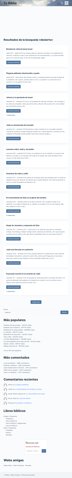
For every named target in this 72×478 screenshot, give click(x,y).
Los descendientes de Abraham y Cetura (28, 389)
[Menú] (66, 3)
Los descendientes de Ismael (35, 394)
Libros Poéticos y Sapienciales (16, 423)
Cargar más (36, 302)
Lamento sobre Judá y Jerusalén (20, 149)
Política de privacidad (28, 475)
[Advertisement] (36, 19)
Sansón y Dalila (9, 344)
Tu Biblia (10, 3)
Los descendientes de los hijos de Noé (16, 341)
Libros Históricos (11, 421)
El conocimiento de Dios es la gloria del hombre (26, 198)
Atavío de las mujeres (11, 370)
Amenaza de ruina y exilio (17, 173)
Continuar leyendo (13, 63)
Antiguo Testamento (10, 416)
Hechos (8, 432)
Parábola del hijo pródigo (12, 325)
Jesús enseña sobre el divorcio (14, 368)
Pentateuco (9, 419)
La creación (7, 332)
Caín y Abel (7, 337)
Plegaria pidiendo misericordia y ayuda (22, 73)
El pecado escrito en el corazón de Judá (23, 274)
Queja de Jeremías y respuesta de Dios (22, 225)
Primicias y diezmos (10, 365)
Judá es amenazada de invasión (20, 125)
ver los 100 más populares (12, 350)
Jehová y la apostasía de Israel (19, 97)
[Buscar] (62, 3)
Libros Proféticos (11, 425)
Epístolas (9, 435)
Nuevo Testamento (10, 428)
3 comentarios (10, 291)
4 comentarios (10, 115)
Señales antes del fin (10, 346)
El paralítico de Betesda (23, 403)
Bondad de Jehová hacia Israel (19, 49)
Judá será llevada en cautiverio (19, 250)
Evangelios (9, 430)
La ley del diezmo (9, 363)
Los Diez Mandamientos (12, 339)
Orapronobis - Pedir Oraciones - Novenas (17, 465)
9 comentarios (10, 215)
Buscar (6, 309)
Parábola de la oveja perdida (13, 330)
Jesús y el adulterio (10, 372)
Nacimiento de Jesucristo (12, 334)
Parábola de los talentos (12, 327)
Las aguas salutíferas (22, 385)
